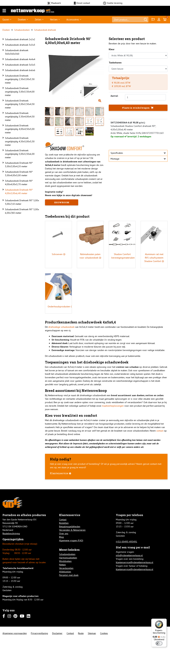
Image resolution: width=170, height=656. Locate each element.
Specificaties (117, 152)
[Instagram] (9, 616)
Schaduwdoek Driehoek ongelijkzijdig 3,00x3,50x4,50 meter (20, 104)
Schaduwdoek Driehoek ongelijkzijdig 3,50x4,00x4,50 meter (20, 117)
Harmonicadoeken (68, 557)
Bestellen (64, 523)
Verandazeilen (66, 568)
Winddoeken (65, 561)
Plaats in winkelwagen (136, 107)
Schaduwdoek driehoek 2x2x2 (20, 39)
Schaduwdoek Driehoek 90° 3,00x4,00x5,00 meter (19, 173)
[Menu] (4, 10)
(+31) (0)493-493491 (126, 541)
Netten (54, 19)
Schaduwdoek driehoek (45, 30)
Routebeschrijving (11, 533)
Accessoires (72, 19)
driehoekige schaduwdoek (61, 326)
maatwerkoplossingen (113, 405)
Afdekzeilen (65, 571)
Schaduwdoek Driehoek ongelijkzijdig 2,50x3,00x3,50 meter (20, 79)
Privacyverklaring (39, 633)
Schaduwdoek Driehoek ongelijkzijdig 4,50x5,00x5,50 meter (20, 141)
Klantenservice (59, 473)
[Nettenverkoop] (32, 11)
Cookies (104, 633)
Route (81, 633)
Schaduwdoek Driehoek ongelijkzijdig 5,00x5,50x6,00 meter (20, 154)
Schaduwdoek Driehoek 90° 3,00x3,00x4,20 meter (19, 164)
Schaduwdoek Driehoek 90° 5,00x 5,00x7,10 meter (22, 202)
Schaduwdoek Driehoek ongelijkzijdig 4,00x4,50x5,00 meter (20, 129)
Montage (115, 158)
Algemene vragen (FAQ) (71, 540)
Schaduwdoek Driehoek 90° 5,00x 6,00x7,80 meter (22, 211)
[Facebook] (3, 616)
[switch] (159, 643)
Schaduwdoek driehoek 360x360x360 (16, 52)
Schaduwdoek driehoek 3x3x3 (20, 44)
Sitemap (92, 633)
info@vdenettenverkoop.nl (129, 555)
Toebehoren (115, 62)
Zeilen (38, 19)
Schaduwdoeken (22, 30)
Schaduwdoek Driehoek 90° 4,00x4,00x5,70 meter (19, 182)
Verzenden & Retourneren (72, 529)
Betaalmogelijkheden (69, 526)
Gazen (5, 19)
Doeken (22, 19)
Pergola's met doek (68, 575)
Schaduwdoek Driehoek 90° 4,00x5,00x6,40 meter (19, 191)
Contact (62, 519)
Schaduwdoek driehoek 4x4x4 (20, 59)
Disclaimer (57, 633)
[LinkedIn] (28, 616)
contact (159, 430)
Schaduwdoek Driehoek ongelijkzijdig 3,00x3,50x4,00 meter (20, 92)
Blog (61, 536)
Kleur (111, 49)
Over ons (63, 533)
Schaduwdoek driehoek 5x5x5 (20, 64)
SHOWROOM (61, 202)
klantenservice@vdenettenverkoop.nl (134, 562)
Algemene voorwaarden (14, 633)
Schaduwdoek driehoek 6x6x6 (20, 70)
